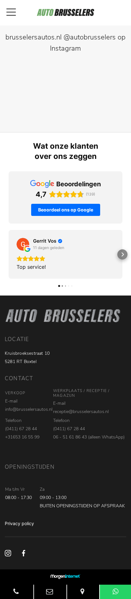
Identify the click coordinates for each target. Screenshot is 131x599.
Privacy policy (19, 523)
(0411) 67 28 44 (21, 429)
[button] (8, 254)
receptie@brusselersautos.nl (81, 412)
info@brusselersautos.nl (28, 409)
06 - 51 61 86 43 (70, 437)
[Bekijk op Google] (23, 244)
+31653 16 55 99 (22, 437)
